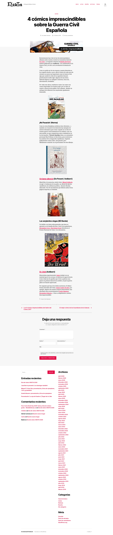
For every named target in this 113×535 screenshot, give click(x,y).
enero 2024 (61, 412)
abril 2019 (61, 487)
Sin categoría (62, 507)
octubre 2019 (62, 479)
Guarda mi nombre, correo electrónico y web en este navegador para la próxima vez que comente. (57, 353)
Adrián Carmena (46, 35)
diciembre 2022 (63, 428)
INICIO (77, 4)
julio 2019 (61, 483)
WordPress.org (62, 522)
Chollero (23, 410)
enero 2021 (61, 467)
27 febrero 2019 (57, 35)
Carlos (23, 417)
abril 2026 (61, 376)
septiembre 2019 (63, 481)
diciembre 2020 (63, 469)
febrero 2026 (62, 378)
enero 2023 (61, 426)
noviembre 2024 (63, 402)
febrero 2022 (62, 445)
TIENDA (98, 4)
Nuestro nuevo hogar (39, 414)
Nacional (48, 299)
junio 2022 (61, 439)
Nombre (41, 341)
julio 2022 (61, 437)
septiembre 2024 (63, 404)
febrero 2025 (62, 396)
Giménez (66, 291)
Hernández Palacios (45, 293)
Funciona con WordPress (40, 531)
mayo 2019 (61, 485)
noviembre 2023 (63, 414)
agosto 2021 (62, 453)
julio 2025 (61, 390)
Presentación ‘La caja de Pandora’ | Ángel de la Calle (36, 396)
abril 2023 (61, 422)
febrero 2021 (62, 465)
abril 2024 (61, 408)
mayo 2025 (61, 392)
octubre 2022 (62, 433)
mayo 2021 (61, 459)
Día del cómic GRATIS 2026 (29, 382)
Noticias (60, 503)
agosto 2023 (62, 418)
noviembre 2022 (63, 430)
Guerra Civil (43, 299)
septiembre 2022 (63, 435)
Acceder (60, 516)
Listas (56, 13)
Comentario (42, 329)
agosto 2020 (62, 477)
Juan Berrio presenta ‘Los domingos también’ (34, 385)
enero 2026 (61, 380)
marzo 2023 (61, 424)
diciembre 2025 (63, 382)
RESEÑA (87, 4)
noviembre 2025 (63, 384)
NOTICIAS (92, 4)
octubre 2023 (62, 416)
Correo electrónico (61, 341)
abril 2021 (61, 461)
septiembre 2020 (63, 475)
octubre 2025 (62, 386)
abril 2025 (61, 394)
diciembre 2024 (63, 400)
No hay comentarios (68, 35)
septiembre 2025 (63, 388)
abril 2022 (61, 443)
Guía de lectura (62, 499)
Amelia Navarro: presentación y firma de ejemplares (36, 393)
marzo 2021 (61, 463)
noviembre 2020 (63, 471)
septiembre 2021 (63, 451)
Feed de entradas (63, 518)
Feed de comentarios (64, 520)
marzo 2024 (61, 410)
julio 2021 (61, 455)
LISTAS (81, 4)
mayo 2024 (61, 406)
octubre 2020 (62, 473)
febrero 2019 (62, 489)
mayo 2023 (61, 420)
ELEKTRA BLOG (29, 531)
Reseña (60, 505)
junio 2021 (61, 457)
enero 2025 (61, 398)
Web (40, 346)
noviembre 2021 (63, 449)
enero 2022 (61, 447)
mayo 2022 (61, 441)
